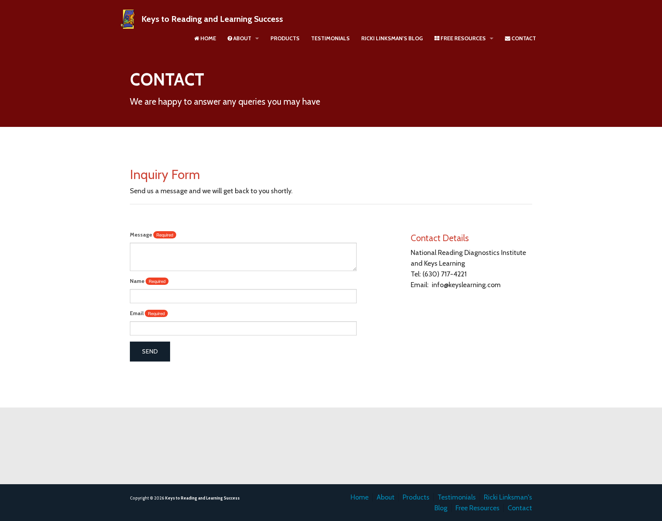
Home (207, 38)
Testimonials (330, 38)
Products (285, 38)
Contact (523, 38)
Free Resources (462, 38)
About (241, 38)
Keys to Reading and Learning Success (212, 19)
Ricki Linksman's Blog (392, 38)
